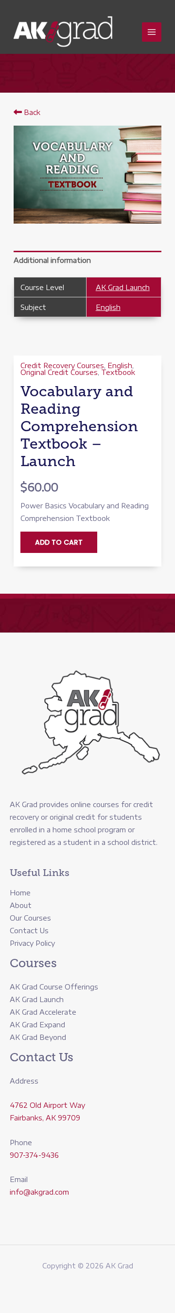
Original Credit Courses (59, 372)
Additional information (52, 260)
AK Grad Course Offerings (54, 987)
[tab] (87, 260)
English (108, 307)
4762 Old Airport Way (47, 1105)
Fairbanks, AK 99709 (45, 1118)
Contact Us (29, 930)
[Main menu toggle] (151, 32)
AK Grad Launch (123, 287)
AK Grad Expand (37, 1025)
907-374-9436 (34, 1155)
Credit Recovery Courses (62, 365)
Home (20, 893)
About (21, 905)
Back (31, 112)
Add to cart (59, 542)
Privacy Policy (32, 943)
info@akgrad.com (39, 1192)
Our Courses (30, 918)
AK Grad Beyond (38, 1037)
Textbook (118, 372)
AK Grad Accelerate (43, 1012)
